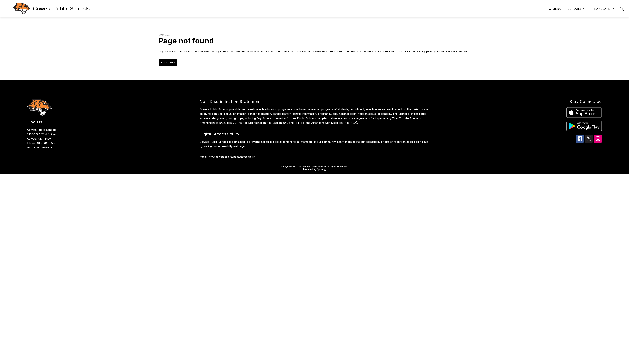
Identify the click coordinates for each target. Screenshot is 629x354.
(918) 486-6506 (46, 143)
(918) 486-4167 (42, 147)
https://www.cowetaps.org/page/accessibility (227, 156)
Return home (168, 62)
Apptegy (321, 169)
